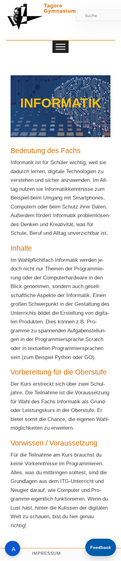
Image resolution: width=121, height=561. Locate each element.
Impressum (46, 553)
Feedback (100, 547)
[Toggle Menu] (60, 47)
